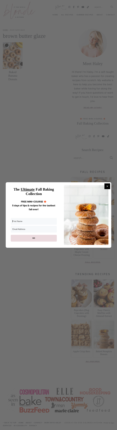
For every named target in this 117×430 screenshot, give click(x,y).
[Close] (107, 186)
